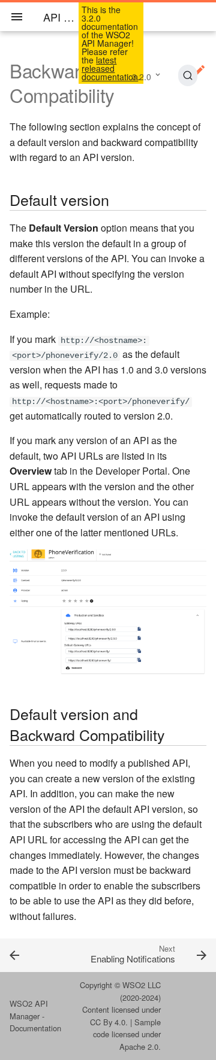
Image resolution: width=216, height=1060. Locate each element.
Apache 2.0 (138, 1046)
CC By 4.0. (109, 1022)
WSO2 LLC (141, 985)
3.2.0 (141, 77)
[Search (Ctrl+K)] (187, 75)
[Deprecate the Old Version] (27, 955)
